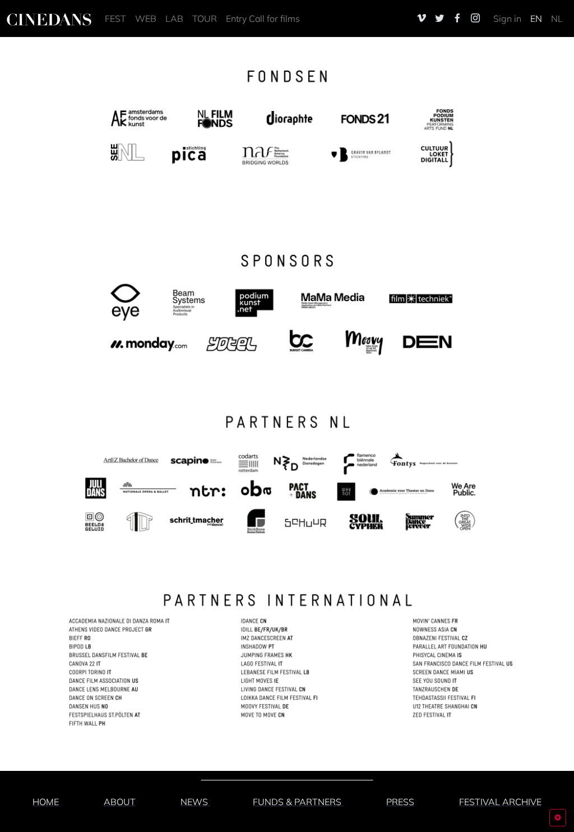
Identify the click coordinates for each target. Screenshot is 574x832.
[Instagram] (475, 17)
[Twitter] (439, 17)
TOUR (204, 18)
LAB (174, 18)
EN (536, 18)
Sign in (507, 18)
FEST (115, 18)
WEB (145, 18)
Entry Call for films (263, 18)
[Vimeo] (421, 17)
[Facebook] (457, 17)
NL (557, 18)
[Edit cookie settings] (557, 817)
